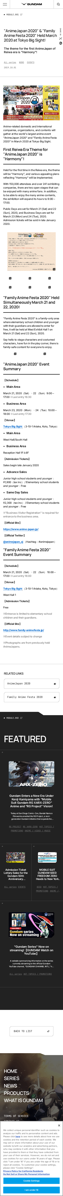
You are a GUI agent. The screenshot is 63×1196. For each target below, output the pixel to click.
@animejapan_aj (13, 541)
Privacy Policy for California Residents (23, 1171)
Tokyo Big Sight (12, 426)
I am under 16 (31, 1190)
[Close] (59, 1125)
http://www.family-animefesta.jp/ (23, 630)
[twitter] (60, 38)
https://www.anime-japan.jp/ (20, 529)
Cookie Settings (31, 1180)
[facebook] (60, 43)
